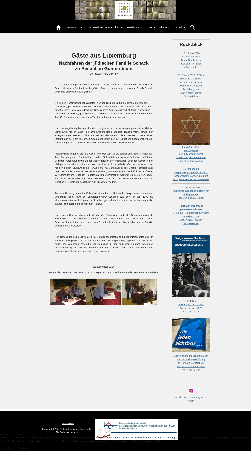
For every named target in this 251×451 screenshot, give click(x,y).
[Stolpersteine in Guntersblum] (121, 27)
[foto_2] (103, 292)
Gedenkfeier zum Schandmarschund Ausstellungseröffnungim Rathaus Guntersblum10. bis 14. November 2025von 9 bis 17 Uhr (191, 363)
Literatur (164, 27)
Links (149, 27)
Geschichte (133, 27)
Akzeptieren (8, 448)
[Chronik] (184, 27)
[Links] (153, 27)
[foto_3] (139, 292)
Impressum (68, 423)
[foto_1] (68, 292)
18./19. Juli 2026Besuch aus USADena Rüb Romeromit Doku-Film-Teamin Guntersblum (191, 60)
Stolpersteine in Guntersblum (103, 27)
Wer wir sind (72, 27)
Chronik (178, 27)
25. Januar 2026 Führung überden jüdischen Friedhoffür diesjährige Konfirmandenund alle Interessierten (191, 154)
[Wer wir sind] (81, 27)
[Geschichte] (140, 27)
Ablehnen (23, 448)
